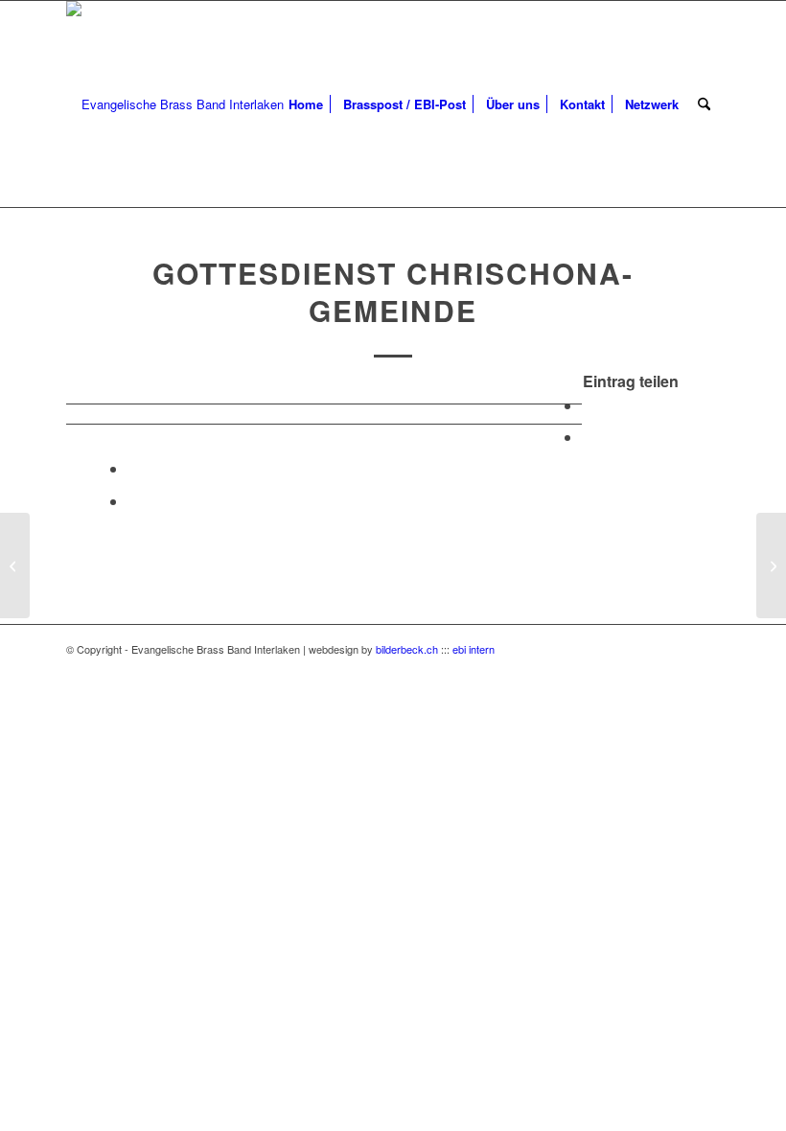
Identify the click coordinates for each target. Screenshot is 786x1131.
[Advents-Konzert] (15, 565)
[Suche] (704, 104)
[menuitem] (306, 104)
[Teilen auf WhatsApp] (587, 437)
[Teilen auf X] (587, 405)
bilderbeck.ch (407, 649)
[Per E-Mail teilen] (133, 501)
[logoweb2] (175, 104)
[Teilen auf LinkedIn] (133, 468)
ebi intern (473, 649)
